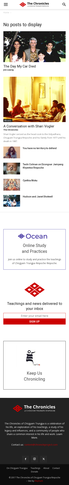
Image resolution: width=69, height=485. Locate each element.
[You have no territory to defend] (11, 152)
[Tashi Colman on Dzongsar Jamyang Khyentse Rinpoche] (11, 168)
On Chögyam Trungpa (17, 468)
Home (6, 12)
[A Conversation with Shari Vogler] (34, 99)
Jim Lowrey (8, 69)
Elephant (39, 480)
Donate (34, 471)
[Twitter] (43, 459)
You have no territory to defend (40, 148)
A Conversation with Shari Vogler (28, 126)
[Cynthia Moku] (11, 185)
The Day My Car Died (19, 66)
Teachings (35, 468)
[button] (5, 4)
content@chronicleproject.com (41, 444)
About (46, 468)
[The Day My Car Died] (34, 46)
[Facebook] (25, 459)
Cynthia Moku (30, 180)
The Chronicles (10, 129)
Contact (56, 468)
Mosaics (7, 120)
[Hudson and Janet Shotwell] (11, 201)
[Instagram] (34, 459)
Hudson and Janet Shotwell (38, 196)
